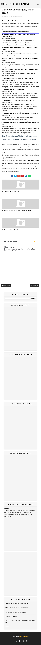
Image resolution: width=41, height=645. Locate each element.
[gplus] (20, 641)
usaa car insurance (11, 616)
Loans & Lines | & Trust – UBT (20, 113)
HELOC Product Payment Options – (17, 78)
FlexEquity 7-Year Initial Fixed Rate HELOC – (20, 69)
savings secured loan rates (11, 229)
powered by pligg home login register (16, 603)
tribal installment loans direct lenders (16, 608)
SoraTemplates (24, 637)
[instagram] (26, 641)
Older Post (34, 286)
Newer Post (6, 286)
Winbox (6, 508)
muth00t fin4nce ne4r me (10, 191)
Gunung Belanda (15, 4)
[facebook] (14, 641)
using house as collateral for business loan (16, 210)
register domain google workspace (15, 612)
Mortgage (19, 16)
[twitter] (17, 641)
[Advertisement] (20, 328)
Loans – (13, 89)
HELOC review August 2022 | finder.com (19, 100)
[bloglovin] (23, 641)
